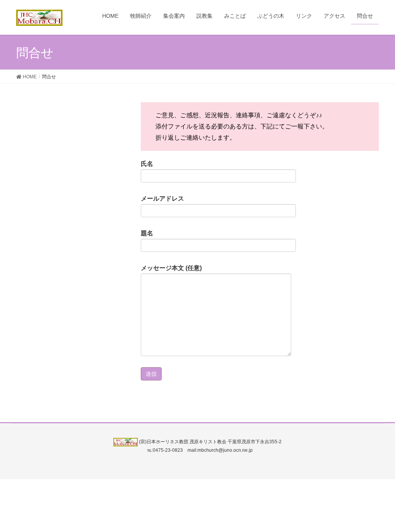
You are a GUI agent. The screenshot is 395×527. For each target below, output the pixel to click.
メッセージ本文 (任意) (171, 268)
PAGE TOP (378, 504)
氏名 (147, 163)
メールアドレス (162, 198)
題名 (147, 233)
